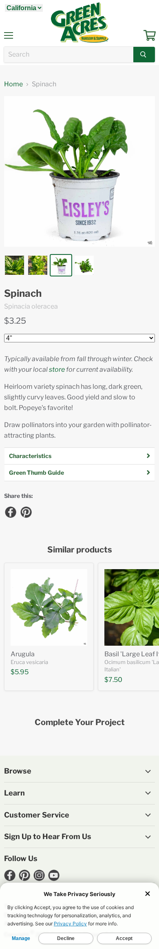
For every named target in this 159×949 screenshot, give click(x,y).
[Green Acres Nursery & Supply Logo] (79, 22)
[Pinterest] (26, 512)
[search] (68, 54)
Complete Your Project (80, 722)
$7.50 (113, 680)
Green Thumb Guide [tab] (36, 472)
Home (13, 84)
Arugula (23, 654)
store (57, 369)
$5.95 (20, 672)
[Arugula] (49, 607)
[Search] (144, 54)
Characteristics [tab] (30, 455)
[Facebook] (10, 512)
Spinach (23, 293)
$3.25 (15, 321)
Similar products (79, 549)
